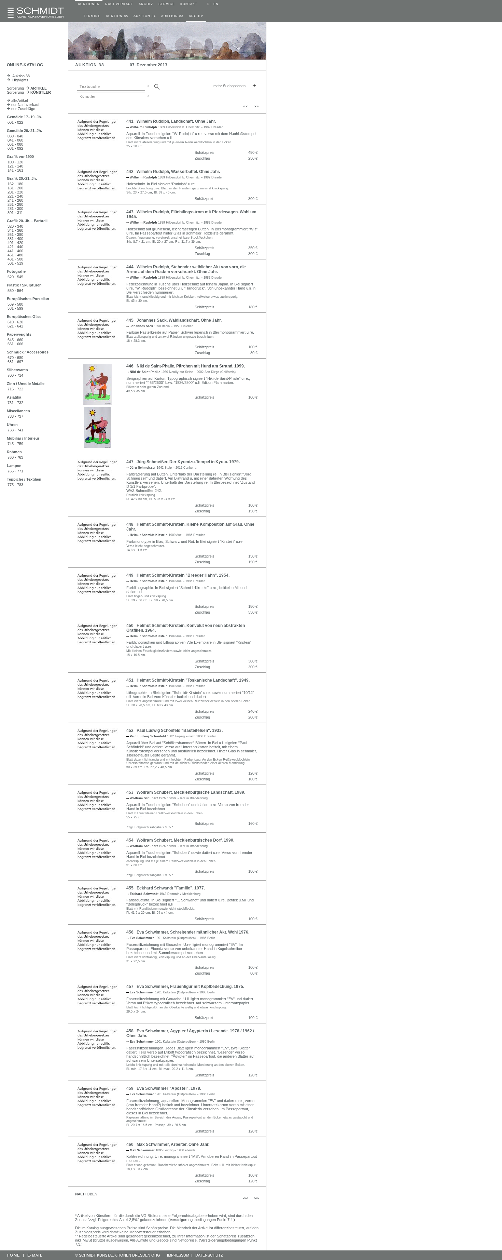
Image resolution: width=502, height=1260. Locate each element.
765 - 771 (15, 471)
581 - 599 (15, 308)
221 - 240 (15, 196)
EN (216, 4)
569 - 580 (15, 304)
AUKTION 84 (145, 16)
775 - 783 (15, 485)
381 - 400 (15, 239)
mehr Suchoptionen (229, 86)
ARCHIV (146, 4)
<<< (245, 106)
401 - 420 (15, 243)
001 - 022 (15, 122)
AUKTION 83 (172, 16)
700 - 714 (15, 375)
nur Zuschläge (22, 109)
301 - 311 (15, 213)
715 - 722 (15, 389)
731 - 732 (15, 403)
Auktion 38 (20, 76)
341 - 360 (15, 230)
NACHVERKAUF (119, 4)
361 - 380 (15, 234)
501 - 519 (15, 263)
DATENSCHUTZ (209, 1255)
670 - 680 (15, 358)
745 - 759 (15, 444)
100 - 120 (15, 162)
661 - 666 (15, 344)
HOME (13, 1255)
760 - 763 (15, 457)
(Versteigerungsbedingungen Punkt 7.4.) (201, 1220)
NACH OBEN (86, 1194)
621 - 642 (15, 326)
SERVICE (166, 4)
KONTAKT (188, 4)
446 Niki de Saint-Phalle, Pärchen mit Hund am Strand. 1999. (185, 366)
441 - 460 (15, 251)
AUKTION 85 (117, 16)
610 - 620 (15, 322)
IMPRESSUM (178, 1255)
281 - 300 (15, 208)
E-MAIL (34, 1255)
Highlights (19, 80)
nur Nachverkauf (24, 105)
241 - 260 (15, 200)
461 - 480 (15, 255)
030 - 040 (15, 136)
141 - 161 (15, 170)
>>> (256, 106)
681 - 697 (15, 362)
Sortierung (27, 88)
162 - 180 (15, 184)
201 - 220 (15, 192)
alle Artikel (19, 100)
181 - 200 (15, 188)
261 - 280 (15, 204)
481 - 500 (15, 259)
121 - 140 (15, 166)
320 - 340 (15, 226)
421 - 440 (15, 247)
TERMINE (91, 16)
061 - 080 (15, 144)
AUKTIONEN (89, 4)
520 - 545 (15, 277)
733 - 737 (15, 416)
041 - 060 (15, 140)
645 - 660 (15, 340)
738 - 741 (15, 430)
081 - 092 (15, 148)
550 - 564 (15, 291)
